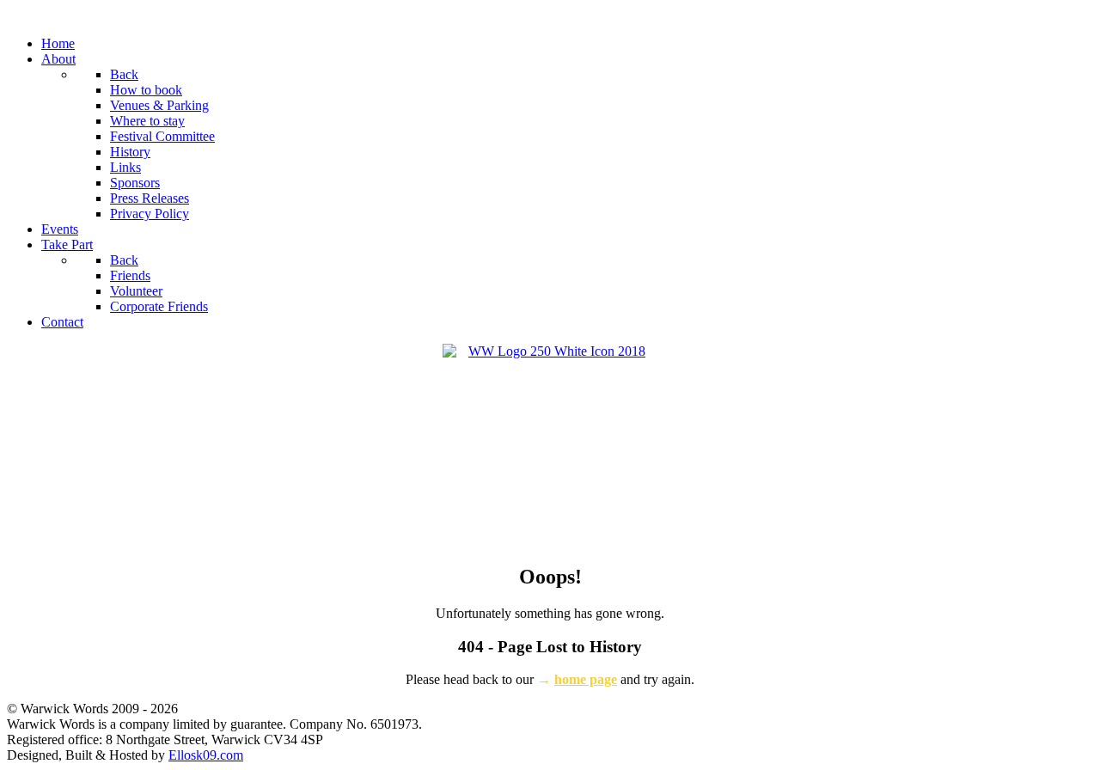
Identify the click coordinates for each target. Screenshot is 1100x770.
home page (585, 679)
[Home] (550, 446)
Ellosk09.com (205, 755)
